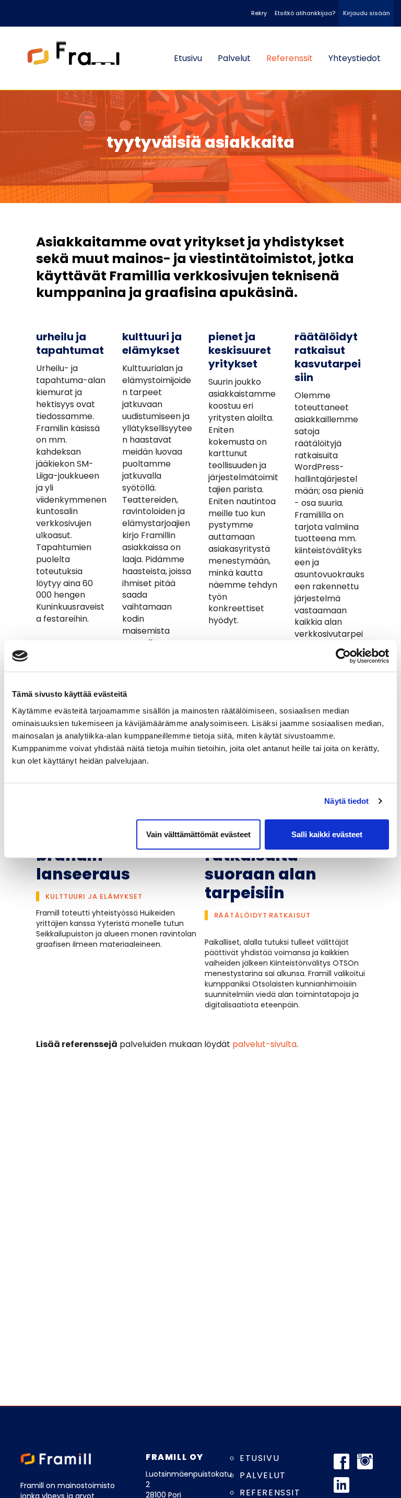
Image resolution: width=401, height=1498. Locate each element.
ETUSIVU (259, 1458)
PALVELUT (263, 1475)
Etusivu (188, 58)
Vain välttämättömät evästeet (198, 833)
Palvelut (234, 58)
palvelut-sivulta (264, 1044)
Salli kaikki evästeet (326, 833)
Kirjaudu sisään (366, 13)
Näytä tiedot (346, 800)
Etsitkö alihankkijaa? (305, 13)
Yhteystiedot (354, 58)
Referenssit (289, 58)
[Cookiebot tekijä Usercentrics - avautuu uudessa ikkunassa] (343, 656)
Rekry (259, 13)
